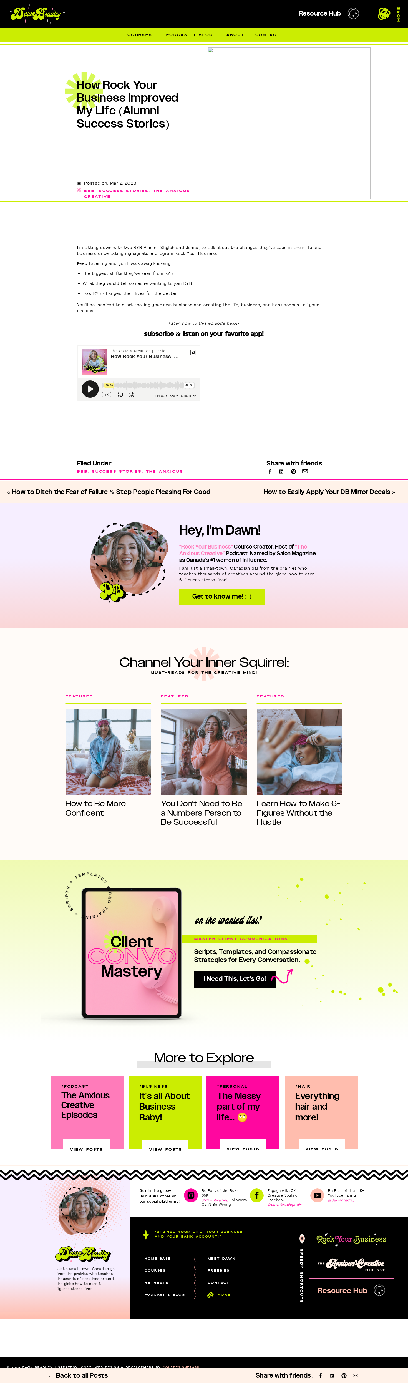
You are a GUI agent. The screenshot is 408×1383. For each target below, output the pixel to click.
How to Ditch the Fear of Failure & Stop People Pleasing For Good (111, 492)
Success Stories (124, 190)
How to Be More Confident (96, 808)
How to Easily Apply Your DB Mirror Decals (327, 492)
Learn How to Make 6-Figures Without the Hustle (298, 813)
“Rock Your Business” (206, 547)
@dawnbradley (215, 1200)
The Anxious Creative (179, 471)
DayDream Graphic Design (148, 1371)
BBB (89, 190)
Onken (68, 1371)
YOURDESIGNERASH (181, 1367)
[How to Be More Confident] (108, 752)
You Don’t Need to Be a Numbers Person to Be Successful (201, 813)
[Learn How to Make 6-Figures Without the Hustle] (299, 752)
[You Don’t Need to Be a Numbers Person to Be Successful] (204, 752)
